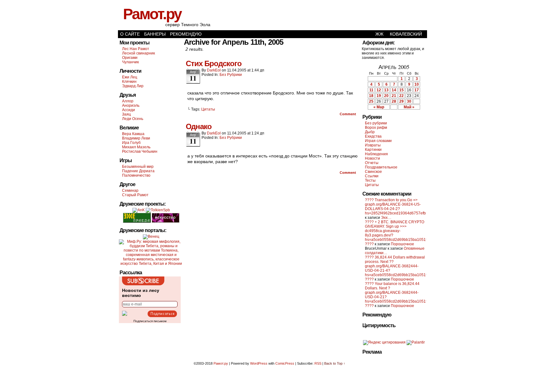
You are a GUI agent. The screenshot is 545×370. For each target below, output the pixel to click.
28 (394, 101)
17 (416, 90)
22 (401, 96)
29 (401, 101)
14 (394, 90)
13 (386, 90)
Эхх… (386, 217)
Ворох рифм (376, 127)
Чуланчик (130, 62)
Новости (372, 158)
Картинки (373, 149)
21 (394, 96)
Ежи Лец (129, 77)
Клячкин (129, 81)
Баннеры (155, 34)
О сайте (130, 34)
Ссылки (371, 176)
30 (409, 101)
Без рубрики (231, 74)
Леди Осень (132, 119)
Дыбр (370, 132)
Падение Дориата (138, 171)
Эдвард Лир (133, 86)
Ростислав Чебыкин (139, 151)
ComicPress (284, 363)
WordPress (258, 363)
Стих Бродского (214, 63)
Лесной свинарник (138, 53)
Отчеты (371, 163)
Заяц (126, 114)
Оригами (130, 57)
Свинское (373, 171)
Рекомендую (186, 34)
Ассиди (128, 110)
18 (371, 96)
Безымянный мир (138, 166)
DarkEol (214, 70)
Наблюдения (376, 154)
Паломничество (136, 175)
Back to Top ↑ (334, 363)
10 (416, 84)
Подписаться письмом (150, 321)
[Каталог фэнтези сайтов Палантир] (416, 342)
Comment (348, 114)
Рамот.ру (152, 14)
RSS (317, 363)
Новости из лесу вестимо (140, 293)
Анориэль (130, 105)
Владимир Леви (136, 138)
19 (379, 96)
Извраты (373, 145)
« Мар (378, 107)
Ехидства (373, 136)
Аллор (127, 101)
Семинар (130, 190)
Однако (199, 126)
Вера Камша (133, 134)
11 (371, 90)
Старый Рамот (135, 195)
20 (386, 96)
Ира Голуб (131, 142)
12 (379, 90)
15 (401, 90)
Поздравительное (381, 167)
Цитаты (208, 109)
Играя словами (378, 141)
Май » (409, 107)
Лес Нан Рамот (135, 49)
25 (371, 101)
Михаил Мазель (136, 147)
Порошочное (402, 244)
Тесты (370, 180)
